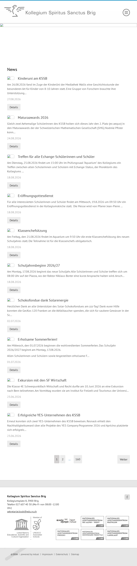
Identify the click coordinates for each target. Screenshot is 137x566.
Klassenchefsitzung (32, 230)
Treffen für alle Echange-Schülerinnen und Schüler (56, 156)
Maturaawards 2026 (33, 117)
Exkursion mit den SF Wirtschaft (42, 380)
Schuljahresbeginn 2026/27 (39, 265)
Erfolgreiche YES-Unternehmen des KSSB (49, 415)
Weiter (123, 459)
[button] (56, 459)
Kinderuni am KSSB (32, 78)
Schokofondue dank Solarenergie (43, 300)
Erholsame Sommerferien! (37, 339)
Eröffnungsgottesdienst (35, 195)
